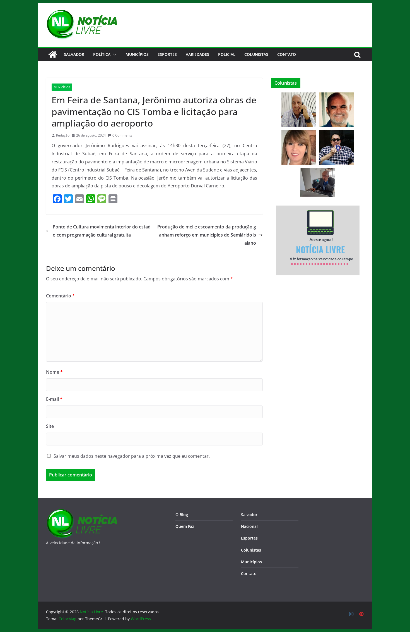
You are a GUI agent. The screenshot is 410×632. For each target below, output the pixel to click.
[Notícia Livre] (52, 54)
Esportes (167, 54)
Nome (54, 372)
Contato (249, 573)
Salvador (74, 54)
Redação (62, 135)
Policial (226, 54)
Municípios (137, 54)
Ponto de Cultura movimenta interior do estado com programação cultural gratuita (102, 231)
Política (101, 54)
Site (50, 426)
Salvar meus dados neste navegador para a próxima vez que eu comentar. (132, 456)
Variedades (197, 54)
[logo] (81, 512)
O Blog (181, 514)
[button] (113, 54)
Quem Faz (184, 526)
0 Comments (122, 135)
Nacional (249, 526)
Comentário (60, 296)
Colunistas (256, 54)
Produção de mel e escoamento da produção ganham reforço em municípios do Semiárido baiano (206, 235)
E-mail (54, 399)
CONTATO (286, 54)
